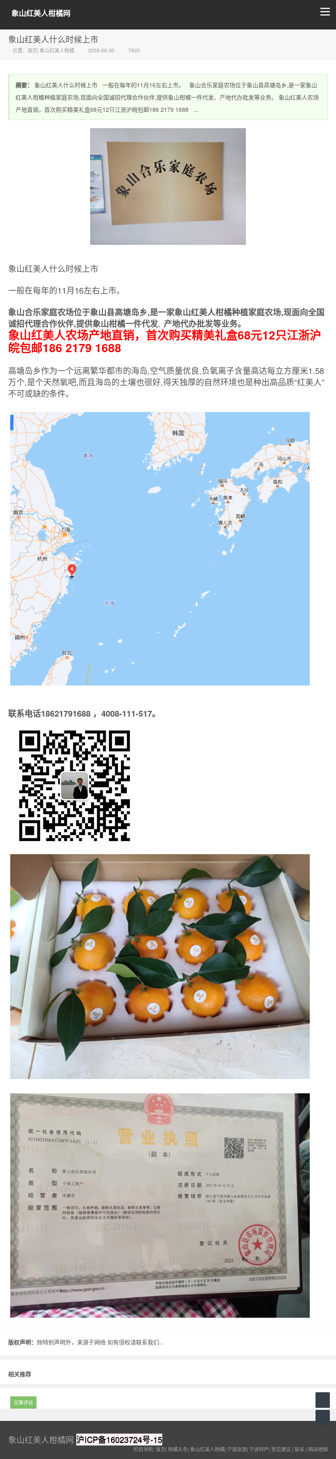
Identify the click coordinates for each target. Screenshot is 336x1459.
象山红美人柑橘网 (40, 13)
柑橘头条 (178, 1448)
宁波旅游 (237, 1448)
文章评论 (23, 1402)
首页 (32, 50)
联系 (299, 1448)
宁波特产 (259, 1448)
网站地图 (318, 1448)
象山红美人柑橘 (57, 50)
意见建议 (281, 1448)
